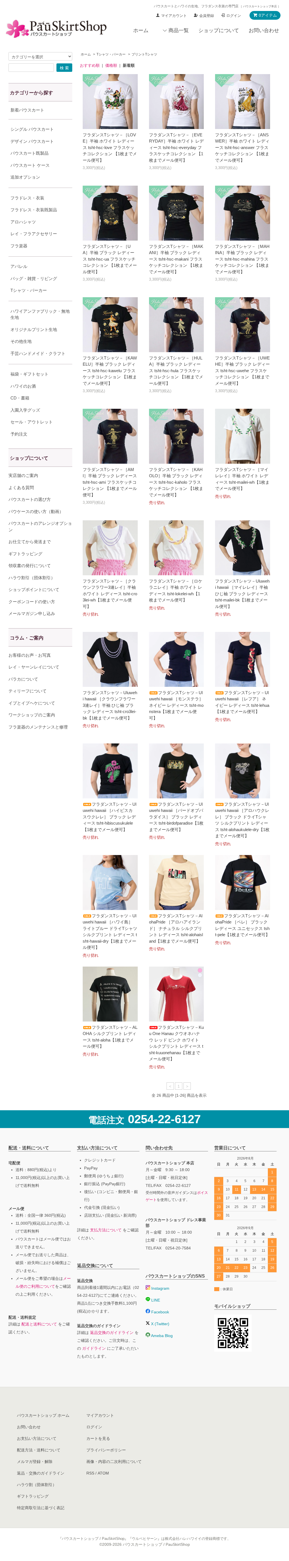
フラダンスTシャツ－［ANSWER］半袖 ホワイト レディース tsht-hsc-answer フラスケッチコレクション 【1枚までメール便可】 (242, 147)
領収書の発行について (29, 565)
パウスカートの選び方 (29, 499)
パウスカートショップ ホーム (43, 1415)
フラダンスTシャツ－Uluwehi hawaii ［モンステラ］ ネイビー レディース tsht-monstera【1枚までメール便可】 (176, 705)
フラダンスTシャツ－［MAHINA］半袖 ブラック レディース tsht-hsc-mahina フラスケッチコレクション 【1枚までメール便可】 (242, 259)
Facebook (159, 1312)
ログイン (233, 16)
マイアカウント (174, 16)
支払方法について (106, 1230)
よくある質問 (21, 487)
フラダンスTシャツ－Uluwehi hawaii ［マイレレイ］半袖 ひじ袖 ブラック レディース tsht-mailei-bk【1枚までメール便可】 (242, 594)
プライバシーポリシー (106, 1450)
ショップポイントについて (33, 589)
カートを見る (98, 1438)
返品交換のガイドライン (111, 1332)
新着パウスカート (27, 110)
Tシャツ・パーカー (111, 54)
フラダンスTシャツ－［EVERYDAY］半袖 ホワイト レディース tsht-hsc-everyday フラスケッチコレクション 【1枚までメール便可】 (176, 147)
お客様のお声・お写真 (29, 655)
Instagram (159, 1288)
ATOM (103, 1473)
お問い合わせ (264, 30)
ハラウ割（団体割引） (36, 1484)
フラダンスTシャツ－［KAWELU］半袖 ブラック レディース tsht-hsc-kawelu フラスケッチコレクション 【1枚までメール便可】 (110, 371)
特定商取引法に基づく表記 (40, 1508)
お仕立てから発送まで (29, 541)
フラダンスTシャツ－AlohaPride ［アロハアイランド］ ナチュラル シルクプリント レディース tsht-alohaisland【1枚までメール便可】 (176, 928)
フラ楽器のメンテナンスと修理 (38, 727)
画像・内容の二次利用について (114, 1461)
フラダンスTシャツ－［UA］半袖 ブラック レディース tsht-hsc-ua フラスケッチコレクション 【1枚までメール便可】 (110, 259)
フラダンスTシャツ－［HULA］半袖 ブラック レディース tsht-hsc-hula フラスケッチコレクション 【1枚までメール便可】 (176, 371)
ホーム (140, 30)
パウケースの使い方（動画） (36, 511)
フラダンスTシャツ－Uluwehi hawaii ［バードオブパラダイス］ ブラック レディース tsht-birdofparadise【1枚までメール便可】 (176, 817)
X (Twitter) (159, 1324)
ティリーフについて (27, 691)
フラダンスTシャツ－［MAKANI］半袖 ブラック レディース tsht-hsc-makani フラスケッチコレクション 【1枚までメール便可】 (176, 259)
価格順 (111, 65)
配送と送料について (39, 1324)
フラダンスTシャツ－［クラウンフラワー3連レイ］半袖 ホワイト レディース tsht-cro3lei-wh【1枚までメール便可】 (110, 594)
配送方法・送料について (38, 1450)
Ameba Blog (161, 1335)
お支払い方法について (36, 1438)
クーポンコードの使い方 (31, 601)
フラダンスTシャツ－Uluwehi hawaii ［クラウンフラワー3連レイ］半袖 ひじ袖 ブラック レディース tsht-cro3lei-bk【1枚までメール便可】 (110, 705)
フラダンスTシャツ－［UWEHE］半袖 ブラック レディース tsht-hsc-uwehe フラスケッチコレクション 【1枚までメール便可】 (242, 371)
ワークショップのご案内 (31, 714)
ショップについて (218, 30)
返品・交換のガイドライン (40, 1473)
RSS (90, 1473)
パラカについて (23, 679)
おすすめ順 (90, 65)
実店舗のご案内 (23, 475)
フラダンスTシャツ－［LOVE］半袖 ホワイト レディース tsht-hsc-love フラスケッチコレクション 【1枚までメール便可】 (110, 147)
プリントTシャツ (144, 54)
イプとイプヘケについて (31, 703)
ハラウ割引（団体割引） (31, 577)
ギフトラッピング (25, 553)
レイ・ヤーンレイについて (33, 667)
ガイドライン (94, 1348)
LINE (155, 1300)
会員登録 (206, 16)
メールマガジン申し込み (31, 613)
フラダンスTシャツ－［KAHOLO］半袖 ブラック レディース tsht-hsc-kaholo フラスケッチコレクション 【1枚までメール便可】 (176, 482)
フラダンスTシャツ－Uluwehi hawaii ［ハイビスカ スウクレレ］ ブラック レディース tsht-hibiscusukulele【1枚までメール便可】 (109, 817)
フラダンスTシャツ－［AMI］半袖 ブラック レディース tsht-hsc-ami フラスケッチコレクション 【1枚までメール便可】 (110, 482)
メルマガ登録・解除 (34, 1461)
